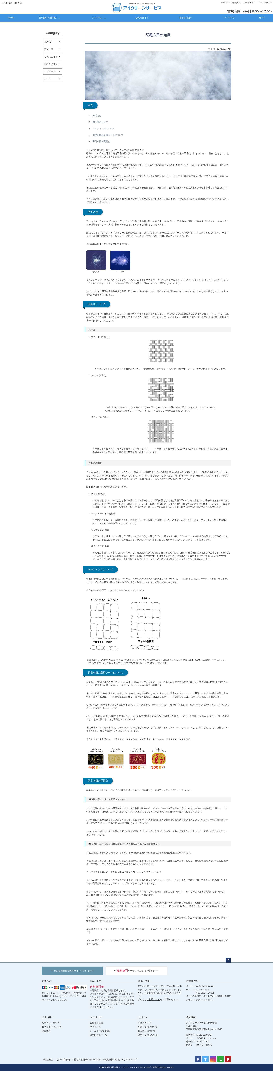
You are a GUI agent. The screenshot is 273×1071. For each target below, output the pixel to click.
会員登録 (236, 3)
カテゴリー (47, 1017)
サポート (142, 1017)
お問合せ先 (191, 981)
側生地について (100, 122)
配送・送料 (95, 981)
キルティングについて (104, 128)
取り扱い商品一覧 (47, 17)
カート (262, 17)
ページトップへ (228, 960)
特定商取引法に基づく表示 (87, 1059)
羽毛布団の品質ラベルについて (108, 135)
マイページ (229, 17)
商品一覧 (48, 49)
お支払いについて (146, 1031)
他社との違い (185, 17)
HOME (11, 17)
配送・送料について (148, 1027)
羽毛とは (97, 115)
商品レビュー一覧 (98, 1035)
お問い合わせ (63, 1059)
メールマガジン (265, 3)
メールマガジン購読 (100, 1031)
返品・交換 (143, 981)
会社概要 (190, 1017)
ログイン (226, 3)
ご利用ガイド (249, 3)
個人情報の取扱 (112, 1059)
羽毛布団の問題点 (101, 141)
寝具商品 (46, 1031)
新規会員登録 (96, 1023)
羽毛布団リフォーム (52, 1027)
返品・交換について (148, 1035)
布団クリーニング (50, 1023)
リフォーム (96, 17)
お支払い (46, 981)
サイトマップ (130, 1059)
